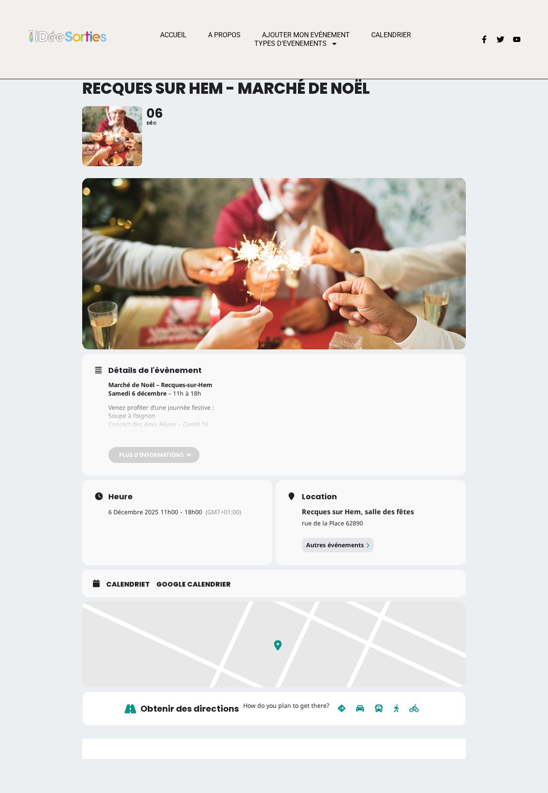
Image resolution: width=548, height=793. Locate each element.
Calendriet (128, 584)
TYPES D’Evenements (290, 43)
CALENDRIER (391, 35)
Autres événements (335, 545)
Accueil (173, 35)
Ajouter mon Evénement (306, 35)
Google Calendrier (193, 584)
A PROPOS (224, 35)
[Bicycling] (414, 709)
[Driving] (360, 709)
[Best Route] (342, 709)
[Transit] (378, 709)
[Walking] (396, 709)
